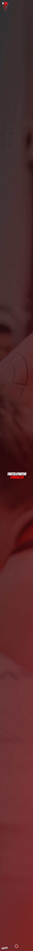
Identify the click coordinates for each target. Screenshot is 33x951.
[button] (30, 3)
